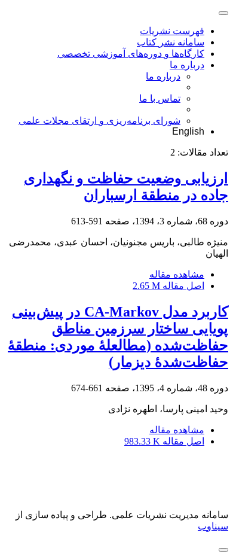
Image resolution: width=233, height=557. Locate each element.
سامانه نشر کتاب (170, 42)
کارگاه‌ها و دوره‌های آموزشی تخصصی (130, 53)
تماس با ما (159, 98)
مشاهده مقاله (176, 274)
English (188, 131)
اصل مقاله (168, 286)
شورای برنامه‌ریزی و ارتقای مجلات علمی (99, 120)
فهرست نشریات (172, 31)
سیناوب (213, 526)
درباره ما (187, 65)
